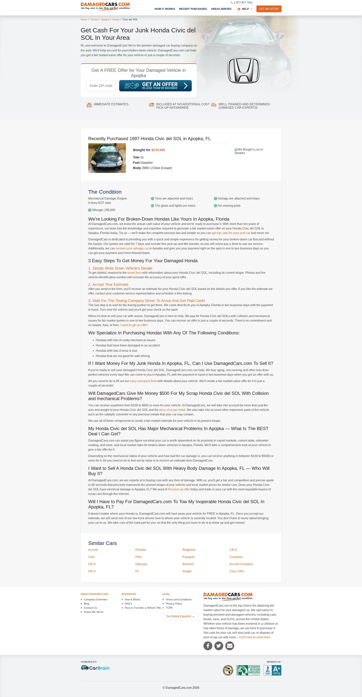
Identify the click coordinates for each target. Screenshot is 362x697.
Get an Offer (269, 8)
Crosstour (236, 557)
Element (188, 564)
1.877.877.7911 (243, 2)
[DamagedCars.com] (105, 7)
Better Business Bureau (272, 670)
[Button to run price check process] (155, 85)
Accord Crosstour (241, 564)
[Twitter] (218, 645)
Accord (93, 549)
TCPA (169, 607)
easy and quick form (143, 381)
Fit (137, 571)
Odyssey (141, 564)
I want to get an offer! (134, 325)
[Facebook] (207, 645)
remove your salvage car (132, 248)
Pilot (138, 557)
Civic (91, 557)
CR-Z (233, 549)
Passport (188, 557)
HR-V (92, 571)
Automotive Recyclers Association (248, 670)
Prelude (140, 549)
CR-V (92, 564)
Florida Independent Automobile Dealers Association (228, 670)
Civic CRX (237, 571)
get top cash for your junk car (231, 233)
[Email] (229, 645)
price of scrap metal (172, 409)
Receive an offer (179, 489)
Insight (187, 571)
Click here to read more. (255, 637)
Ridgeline (189, 549)
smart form (134, 272)
